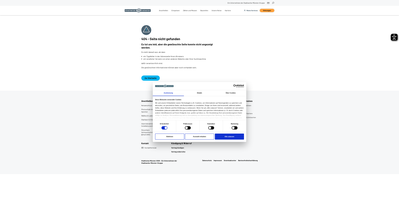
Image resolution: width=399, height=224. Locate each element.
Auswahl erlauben (199, 136)
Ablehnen (169, 136)
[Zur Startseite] (138, 10)
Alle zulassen (229, 136)
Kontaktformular (151, 148)
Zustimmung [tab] (168, 93)
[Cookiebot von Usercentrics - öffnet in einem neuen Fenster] (235, 86)
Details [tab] (199, 93)
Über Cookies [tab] (231, 93)
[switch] (188, 128)
